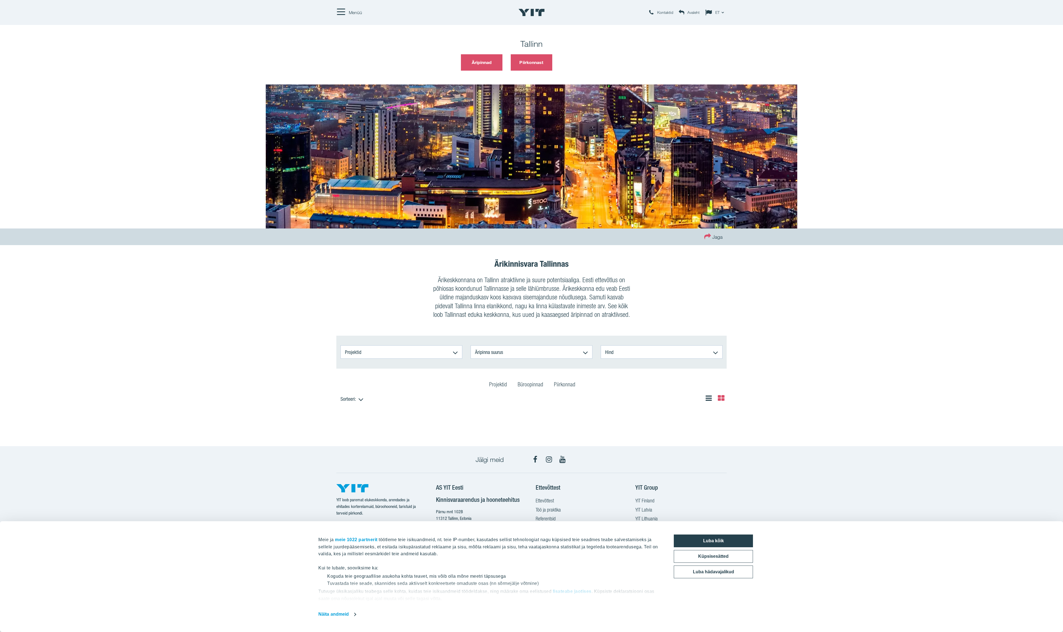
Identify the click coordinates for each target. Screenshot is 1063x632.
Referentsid (546, 518)
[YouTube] (562, 459)
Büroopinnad (530, 384)
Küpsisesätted (713, 556)
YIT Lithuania (646, 518)
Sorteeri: (348, 399)
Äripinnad (482, 62)
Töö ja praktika (548, 510)
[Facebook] (535, 459)
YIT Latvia (643, 510)
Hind (609, 352)
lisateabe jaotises (572, 591)
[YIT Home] (531, 12)
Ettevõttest (545, 500)
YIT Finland (644, 500)
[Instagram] (549, 459)
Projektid (353, 352)
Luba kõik (713, 540)
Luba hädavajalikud (713, 571)
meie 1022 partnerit (356, 539)
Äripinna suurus (489, 352)
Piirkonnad (564, 384)
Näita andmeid (333, 614)
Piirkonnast (531, 62)
